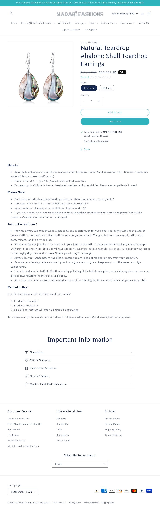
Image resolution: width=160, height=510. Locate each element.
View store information (96, 141)
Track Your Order (16, 440)
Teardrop (89, 88)
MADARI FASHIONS (24, 503)
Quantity (85, 95)
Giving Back (62, 435)
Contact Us (62, 424)
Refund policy (59, 503)
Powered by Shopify (41, 503)
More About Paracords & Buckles (25, 424)
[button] (11, 13)
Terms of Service (114, 435)
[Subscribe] (104, 464)
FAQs (59, 429)
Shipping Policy (113, 429)
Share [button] (87, 149)
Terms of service (91, 503)
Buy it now (115, 121)
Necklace (107, 88)
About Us (61, 418)
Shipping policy (108, 503)
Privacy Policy (112, 418)
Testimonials (63, 440)
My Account (14, 429)
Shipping (85, 77)
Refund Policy (112, 424)
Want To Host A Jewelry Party (23, 446)
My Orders (13, 435)
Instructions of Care (18, 418)
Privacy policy (75, 503)
